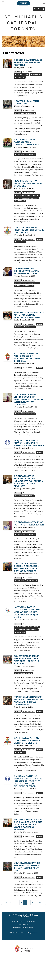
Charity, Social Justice (24, 673)
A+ (35, 9)
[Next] (44, 902)
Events (18, 327)
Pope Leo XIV (20, 77)
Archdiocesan (29, 72)
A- (39, 9)
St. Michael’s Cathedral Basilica (26, 198)
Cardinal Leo (36, 74)
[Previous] (3, 902)
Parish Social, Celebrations (25, 113)
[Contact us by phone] (44, 3)
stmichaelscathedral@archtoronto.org (23, 927)
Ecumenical (20, 580)
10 (40, 902)
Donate (23, 3)
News (18, 72)
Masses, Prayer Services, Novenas (27, 195)
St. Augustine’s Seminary (24, 495)
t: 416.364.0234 (23, 924)
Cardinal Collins (22, 74)
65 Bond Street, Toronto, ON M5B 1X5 (23, 922)
